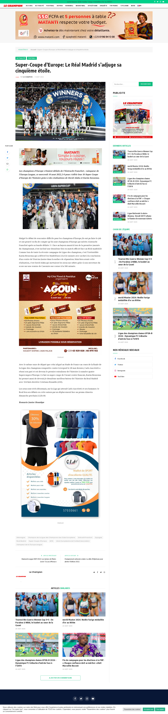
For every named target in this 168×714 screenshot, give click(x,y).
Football (50, 6)
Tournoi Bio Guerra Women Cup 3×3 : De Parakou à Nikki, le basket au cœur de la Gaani (34, 622)
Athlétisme (92, 6)
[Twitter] (7, 158)
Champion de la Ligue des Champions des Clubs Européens (51, 537)
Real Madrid (21, 541)
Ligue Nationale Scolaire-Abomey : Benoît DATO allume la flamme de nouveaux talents (140, 216)
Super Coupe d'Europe (38, 541)
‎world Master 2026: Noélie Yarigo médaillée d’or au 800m (89, 2)
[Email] (7, 163)
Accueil (29, 6)
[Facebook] (7, 152)
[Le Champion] (13, 6)
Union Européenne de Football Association (73, 541)
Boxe (133, 6)
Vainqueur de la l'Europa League (29, 544)
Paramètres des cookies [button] (132, 709)
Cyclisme (125, 6)
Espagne (98, 537)
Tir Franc (114, 6)
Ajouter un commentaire (60, 678)
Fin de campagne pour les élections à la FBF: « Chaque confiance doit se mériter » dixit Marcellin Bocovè (83, 663)
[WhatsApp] (7, 169)
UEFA (51, 541)
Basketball (80, 6)
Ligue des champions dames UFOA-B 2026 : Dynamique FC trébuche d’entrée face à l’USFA (35, 663)
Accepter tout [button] (148, 709)
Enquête (103, 6)
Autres (60, 6)
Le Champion (28, 77)
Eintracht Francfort (85, 537)
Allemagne (21, 537)
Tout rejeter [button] (160, 709)
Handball (69, 6)
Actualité (39, 6)
